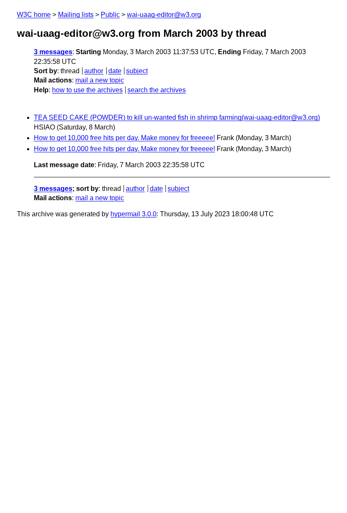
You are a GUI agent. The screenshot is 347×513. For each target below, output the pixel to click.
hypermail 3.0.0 (133, 214)
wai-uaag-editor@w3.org (164, 14)
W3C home (34, 14)
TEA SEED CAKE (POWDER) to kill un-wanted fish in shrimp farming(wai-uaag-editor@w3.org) (177, 117)
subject (137, 70)
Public (110, 14)
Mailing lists (76, 14)
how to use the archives (87, 90)
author (93, 70)
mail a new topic (99, 80)
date (114, 70)
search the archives (156, 90)
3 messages (53, 51)
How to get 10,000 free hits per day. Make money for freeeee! (124, 137)
